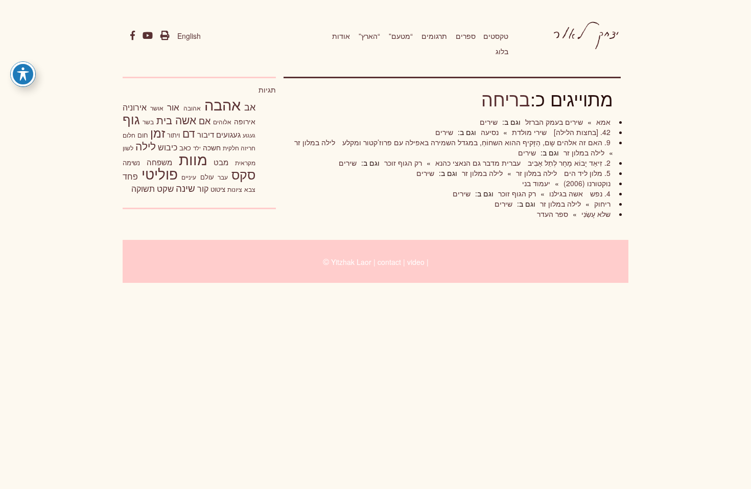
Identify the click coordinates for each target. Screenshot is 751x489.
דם (188, 133)
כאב (185, 147)
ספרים (466, 36)
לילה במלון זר (314, 142)
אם (204, 120)
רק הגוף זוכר (402, 163)
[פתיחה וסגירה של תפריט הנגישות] (23, 74)
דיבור (205, 134)
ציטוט (217, 189)
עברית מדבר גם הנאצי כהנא (477, 163)
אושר (156, 108)
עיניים (188, 177)
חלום (129, 135)
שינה (185, 188)
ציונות (234, 189)
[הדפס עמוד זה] (165, 36)
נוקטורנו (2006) (586, 183)
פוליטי (160, 173)
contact (389, 262)
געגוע (249, 135)
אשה (185, 119)
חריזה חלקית (239, 147)
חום (142, 135)
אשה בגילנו (565, 193)
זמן (157, 132)
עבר (223, 176)
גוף (131, 119)
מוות (193, 158)
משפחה (159, 162)
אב (249, 106)
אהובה (192, 107)
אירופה (244, 121)
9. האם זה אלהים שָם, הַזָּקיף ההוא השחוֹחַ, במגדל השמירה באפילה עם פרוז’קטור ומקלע (475, 142)
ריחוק (601, 203)
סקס (243, 174)
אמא (602, 122)
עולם (207, 177)
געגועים (228, 134)
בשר (148, 122)
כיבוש (167, 147)
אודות (341, 36)
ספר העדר (552, 214)
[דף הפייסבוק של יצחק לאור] (132, 36)
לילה (145, 145)
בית (164, 120)
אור (173, 106)
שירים (489, 122)
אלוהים (222, 122)
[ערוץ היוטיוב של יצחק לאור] (148, 36)
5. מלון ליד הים (586, 173)
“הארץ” (369, 36)
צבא (249, 189)
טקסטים (495, 36)
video (416, 262)
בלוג (502, 51)
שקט (165, 188)
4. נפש (599, 193)
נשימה (131, 162)
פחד (130, 176)
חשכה (212, 147)
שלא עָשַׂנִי (595, 214)
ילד (197, 148)
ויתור (173, 135)
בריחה (505, 98)
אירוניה (135, 107)
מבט (221, 162)
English (189, 36)
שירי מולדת (528, 132)
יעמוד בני (536, 183)
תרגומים (434, 36)
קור (202, 188)
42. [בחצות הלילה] (581, 132)
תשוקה (143, 188)
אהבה (222, 104)
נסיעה (489, 132)
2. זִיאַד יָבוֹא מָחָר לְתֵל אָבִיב (568, 163)
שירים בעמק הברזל (553, 122)
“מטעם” (401, 36)
